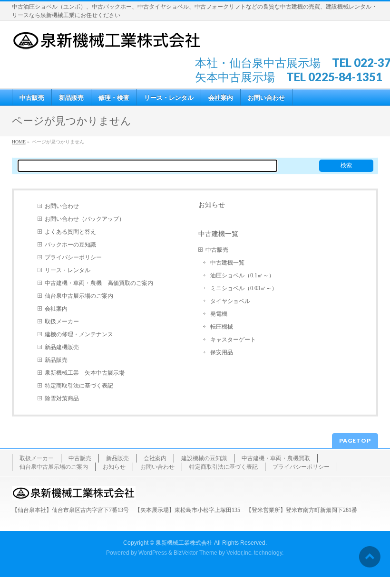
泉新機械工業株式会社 (184, 542)
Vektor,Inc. (239, 552)
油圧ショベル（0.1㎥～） (242, 275)
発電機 (218, 314)
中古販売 (216, 249)
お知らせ (211, 204)
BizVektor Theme (195, 552)
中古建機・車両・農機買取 (276, 458)
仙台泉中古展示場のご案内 (79, 296)
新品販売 (56, 360)
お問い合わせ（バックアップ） (85, 219)
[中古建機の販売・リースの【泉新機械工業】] (107, 39)
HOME (19, 141)
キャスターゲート (233, 339)
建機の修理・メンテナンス (79, 334)
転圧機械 (221, 326)
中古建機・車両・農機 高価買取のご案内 (99, 283)
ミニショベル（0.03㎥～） (243, 288)
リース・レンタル (67, 270)
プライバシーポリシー (73, 257)
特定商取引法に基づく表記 (79, 385)
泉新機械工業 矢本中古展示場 (85, 372)
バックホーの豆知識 (70, 244)
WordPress (152, 552)
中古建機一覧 (218, 233)
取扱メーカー (62, 321)
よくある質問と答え (70, 231)
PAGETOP (355, 440)
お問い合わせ (62, 206)
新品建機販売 (62, 347)
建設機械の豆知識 (204, 458)
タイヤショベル (230, 301)
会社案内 (56, 308)
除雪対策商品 (62, 398)
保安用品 (221, 352)
